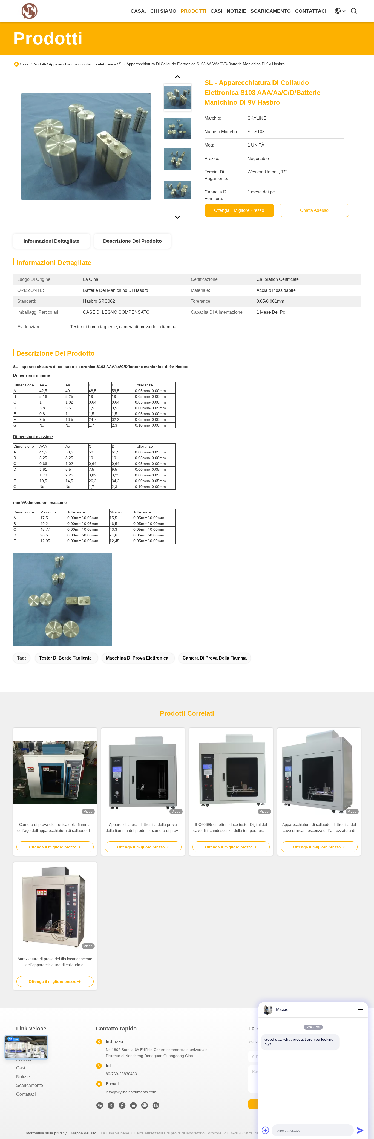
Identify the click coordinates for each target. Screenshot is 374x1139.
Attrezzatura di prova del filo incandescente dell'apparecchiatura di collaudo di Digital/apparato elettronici (55, 962)
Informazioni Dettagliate (51, 241)
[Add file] (265, 1130)
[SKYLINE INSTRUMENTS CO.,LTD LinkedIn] (133, 1107)
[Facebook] (122, 1107)
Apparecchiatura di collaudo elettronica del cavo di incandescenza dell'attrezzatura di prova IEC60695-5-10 (319, 827)
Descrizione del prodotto (132, 241)
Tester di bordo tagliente (65, 658)
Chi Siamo (163, 11)
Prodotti (193, 11)
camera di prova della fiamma (215, 658)
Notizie (236, 11)
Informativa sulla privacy (46, 1133)
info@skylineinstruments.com (131, 1092)
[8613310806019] (144, 1107)
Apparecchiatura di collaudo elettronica (82, 64)
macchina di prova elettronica (137, 658)
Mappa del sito (83, 1133)
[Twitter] (111, 1107)
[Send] (360, 1130)
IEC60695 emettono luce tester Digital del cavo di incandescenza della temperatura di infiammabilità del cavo (231, 827)
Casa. (138, 11)
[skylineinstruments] (156, 1107)
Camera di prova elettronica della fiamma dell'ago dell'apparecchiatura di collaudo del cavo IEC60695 (55, 827)
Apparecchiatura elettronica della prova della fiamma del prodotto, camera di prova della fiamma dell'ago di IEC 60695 (143, 827)
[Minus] (360, 1009)
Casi (216, 11)
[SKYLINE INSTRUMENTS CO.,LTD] (29, 11)
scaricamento (271, 11)
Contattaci (310, 11)
